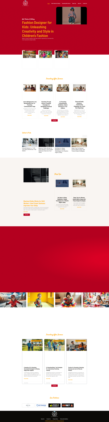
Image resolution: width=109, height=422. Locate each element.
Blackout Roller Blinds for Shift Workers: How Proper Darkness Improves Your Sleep (46, 150)
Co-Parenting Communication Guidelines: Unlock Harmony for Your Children (63, 105)
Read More (29, 115)
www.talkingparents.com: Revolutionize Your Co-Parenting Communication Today (30, 104)
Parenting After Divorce (66, 3)
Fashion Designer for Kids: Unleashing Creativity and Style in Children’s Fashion (38, 29)
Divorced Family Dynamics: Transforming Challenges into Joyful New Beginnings (79, 105)
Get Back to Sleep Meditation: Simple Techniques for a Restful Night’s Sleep (61, 150)
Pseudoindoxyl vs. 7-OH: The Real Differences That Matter (29, 149)
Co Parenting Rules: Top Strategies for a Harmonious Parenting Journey (54, 369)
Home (49, 3)
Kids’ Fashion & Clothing (55, 3)
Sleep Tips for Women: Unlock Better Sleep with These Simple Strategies (78, 150)
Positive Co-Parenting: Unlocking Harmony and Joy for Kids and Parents (76, 369)
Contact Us (85, 3)
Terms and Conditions (64, 418)
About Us (79, 3)
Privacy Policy (55, 418)
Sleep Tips (74, 3)
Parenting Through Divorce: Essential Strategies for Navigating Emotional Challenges (46, 105)
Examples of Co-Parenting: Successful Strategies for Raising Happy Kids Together (32, 369)
